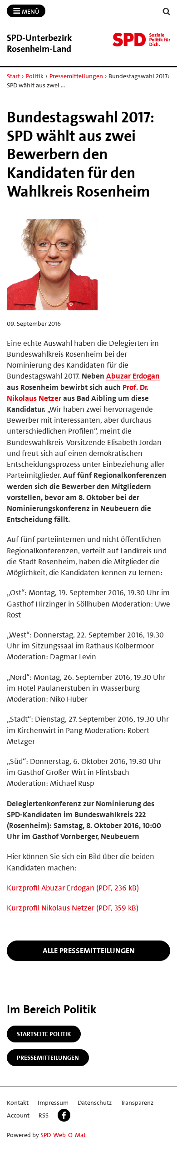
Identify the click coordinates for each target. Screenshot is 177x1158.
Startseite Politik (44, 1034)
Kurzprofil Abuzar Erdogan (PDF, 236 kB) (73, 888)
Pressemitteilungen (76, 76)
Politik (35, 76)
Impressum (53, 1102)
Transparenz (137, 1102)
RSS (44, 1115)
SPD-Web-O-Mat (63, 1135)
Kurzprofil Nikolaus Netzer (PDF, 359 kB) (72, 908)
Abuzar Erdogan (133, 376)
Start (13, 76)
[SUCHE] (166, 12)
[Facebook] (64, 1115)
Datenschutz (95, 1102)
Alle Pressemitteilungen (89, 951)
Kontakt (18, 1102)
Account (18, 1115)
